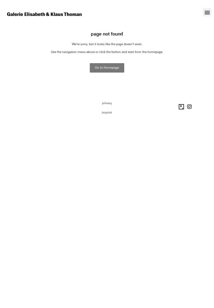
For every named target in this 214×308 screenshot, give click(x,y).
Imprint (107, 112)
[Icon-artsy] (181, 106)
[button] (207, 12)
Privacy (107, 103)
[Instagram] (189, 106)
